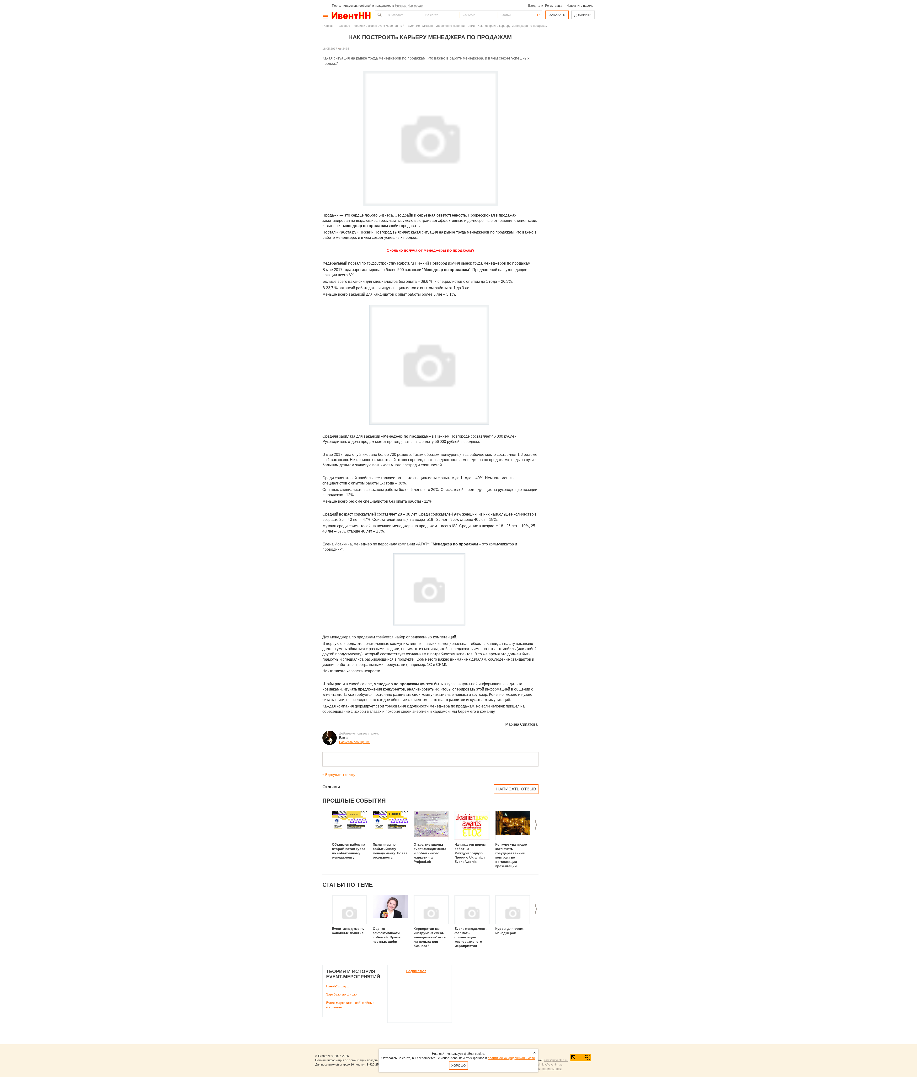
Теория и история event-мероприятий (379, 25)
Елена (343, 738)
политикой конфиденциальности (511, 1058)
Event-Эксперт (337, 986)
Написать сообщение (354, 742)
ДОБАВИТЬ (583, 15)
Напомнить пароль (579, 5)
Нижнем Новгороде (409, 5)
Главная (328, 25)
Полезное (343, 25)
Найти (379, 14)
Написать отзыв (516, 789)
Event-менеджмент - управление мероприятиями (441, 25)
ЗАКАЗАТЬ (557, 15)
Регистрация (554, 5)
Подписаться (416, 971)
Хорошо (458, 1065)
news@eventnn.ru (556, 1060)
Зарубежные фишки (341, 994)
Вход (532, 5)
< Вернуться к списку (338, 775)
